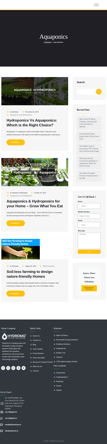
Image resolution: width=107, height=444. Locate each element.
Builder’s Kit (60, 343)
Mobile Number (84, 202)
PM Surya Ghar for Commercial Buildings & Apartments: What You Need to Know (88, 152)
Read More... (16, 132)
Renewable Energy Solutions (67, 330)
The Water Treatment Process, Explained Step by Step (88, 165)
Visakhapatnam (62, 367)
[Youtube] (24, 358)
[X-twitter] (8, 358)
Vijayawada (60, 362)
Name (80, 191)
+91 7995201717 (11, 402)
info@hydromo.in (11, 421)
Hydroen (59, 347)
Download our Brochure (89, 278)
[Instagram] (13, 358)
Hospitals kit (61, 338)
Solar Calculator (39, 348)
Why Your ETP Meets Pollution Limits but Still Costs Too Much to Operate (88, 112)
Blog (34, 334)
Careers (36, 361)
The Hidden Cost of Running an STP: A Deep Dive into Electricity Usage (89, 138)
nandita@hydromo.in (13, 414)
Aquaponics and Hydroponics (21, 105)
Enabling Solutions (63, 334)
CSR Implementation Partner (67, 351)
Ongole (59, 380)
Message (81, 221)
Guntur (58, 376)
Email (80, 210)
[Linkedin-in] (18, 358)
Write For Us (37, 356)
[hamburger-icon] (96, 4)
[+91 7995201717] (1, 402)
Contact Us (37, 330)
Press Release (38, 343)
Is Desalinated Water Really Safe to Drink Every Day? (89, 126)
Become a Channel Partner (43, 352)
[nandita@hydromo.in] (1, 414)
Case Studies (38, 339)
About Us (36, 326)
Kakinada (59, 371)
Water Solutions (48, 256)
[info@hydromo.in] (1, 420)
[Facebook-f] (3, 358)
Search (81, 72)
